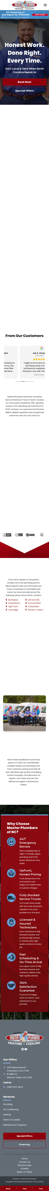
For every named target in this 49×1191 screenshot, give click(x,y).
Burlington (13, 599)
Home (25, 1158)
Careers (24, 1168)
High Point (13, 606)
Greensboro (14, 603)
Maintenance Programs (15, 1124)
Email (8, 465)
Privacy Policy (38, 1182)
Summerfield (34, 603)
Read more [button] (24, 375)
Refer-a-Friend (24, 1172)
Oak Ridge (13, 609)
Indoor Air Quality (11, 1119)
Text (41, 1188)
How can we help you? (15, 492)
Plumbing (7, 1104)
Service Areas (24, 1165)
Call (24, 1188)
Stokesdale (33, 606)
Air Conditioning (11, 1109)
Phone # (9, 478)
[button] (45, 5)
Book (8, 1188)
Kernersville (33, 599)
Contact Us (24, 1162)
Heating (7, 1114)
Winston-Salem (35, 609)
